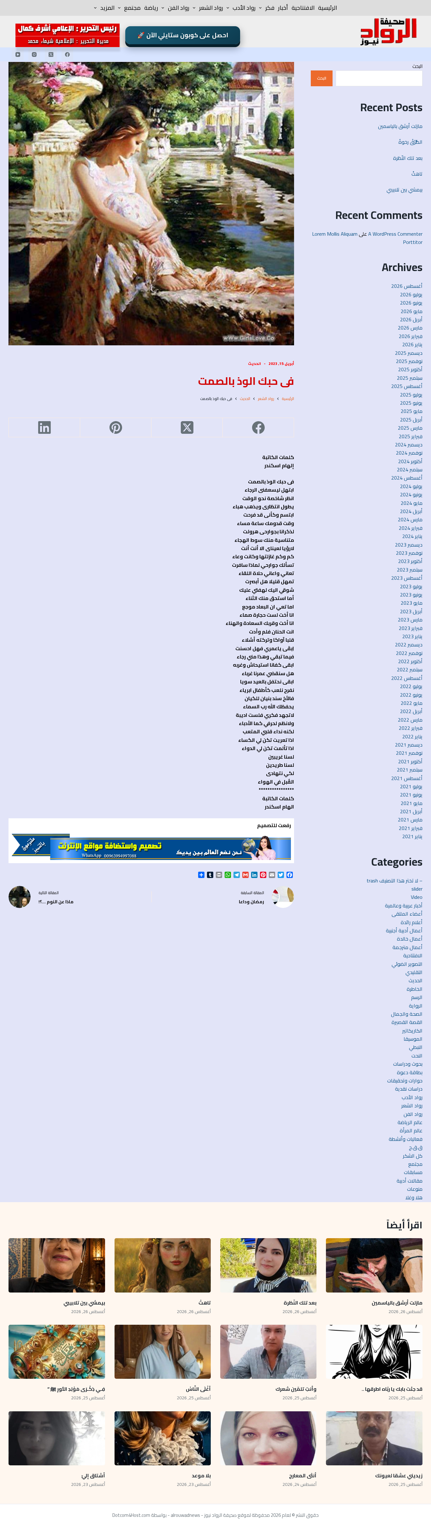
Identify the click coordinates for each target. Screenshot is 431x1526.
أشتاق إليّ (93, 1475)
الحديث (254, 363)
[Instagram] (34, 54)
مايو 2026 (411, 311)
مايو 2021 (411, 803)
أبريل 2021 (411, 811)
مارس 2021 (410, 819)
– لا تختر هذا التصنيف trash (394, 880)
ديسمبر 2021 (408, 744)
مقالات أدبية (409, 1180)
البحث (417, 66)
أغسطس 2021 (406, 778)
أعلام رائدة (411, 922)
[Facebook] (68, 54)
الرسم (416, 997)
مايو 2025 (411, 411)
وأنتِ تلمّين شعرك (295, 1389)
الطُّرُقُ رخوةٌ (410, 142)
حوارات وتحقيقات (404, 1080)
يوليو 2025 (411, 394)
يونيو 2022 (411, 694)
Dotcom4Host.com (131, 1515)
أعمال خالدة (409, 938)
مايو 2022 (411, 703)
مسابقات (413, 1172)
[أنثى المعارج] (268, 1438)
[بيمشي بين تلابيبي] (57, 1265)
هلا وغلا (413, 1197)
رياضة (151, 8)
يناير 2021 (412, 836)
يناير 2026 (412, 344)
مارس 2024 (410, 519)
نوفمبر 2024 (409, 452)
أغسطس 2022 (406, 678)
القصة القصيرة (407, 1022)
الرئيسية (327, 8)
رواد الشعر (211, 8)
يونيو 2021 (411, 794)
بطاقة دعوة (409, 1072)
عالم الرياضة (410, 1122)
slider (416, 888)
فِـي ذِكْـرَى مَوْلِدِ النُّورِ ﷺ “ (76, 1389)
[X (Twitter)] (51, 54)
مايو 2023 (411, 603)
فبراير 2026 (410, 336)
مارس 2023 (410, 619)
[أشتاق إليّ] (57, 1438)
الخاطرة (414, 989)
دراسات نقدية (408, 1088)
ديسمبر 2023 (408, 544)
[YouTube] (18, 54)
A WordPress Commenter (395, 234)
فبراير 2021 (410, 828)
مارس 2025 (410, 428)
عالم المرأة (411, 1130)
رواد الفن (178, 8)
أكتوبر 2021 (410, 761)
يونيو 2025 (411, 403)
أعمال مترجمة (407, 947)
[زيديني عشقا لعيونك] (374, 1438)
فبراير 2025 (410, 436)
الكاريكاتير (412, 1030)
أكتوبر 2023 (410, 561)
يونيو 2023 (411, 594)
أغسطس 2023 (406, 578)
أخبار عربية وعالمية (403, 905)
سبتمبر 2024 (409, 469)
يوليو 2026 (411, 294)
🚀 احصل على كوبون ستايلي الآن (182, 35)
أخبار (283, 8)
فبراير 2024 (410, 528)
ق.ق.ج (415, 1147)
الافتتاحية (303, 8)
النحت (416, 1055)
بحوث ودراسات (407, 1064)
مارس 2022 (410, 719)
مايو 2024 (411, 503)
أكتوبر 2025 (410, 369)
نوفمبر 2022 (409, 653)
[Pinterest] (115, 427)
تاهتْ (416, 174)
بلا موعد (201, 1475)
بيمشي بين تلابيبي (404, 189)
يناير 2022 (412, 736)
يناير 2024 (412, 536)
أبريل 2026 (411, 319)
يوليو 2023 (411, 586)
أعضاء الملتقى (407, 913)
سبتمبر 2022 (409, 669)
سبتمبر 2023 (409, 569)
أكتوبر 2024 (410, 461)
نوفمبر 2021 (409, 753)
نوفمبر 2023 (409, 553)
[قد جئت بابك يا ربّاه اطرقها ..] (374, 1352)
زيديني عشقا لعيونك (398, 1475)
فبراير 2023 (410, 628)
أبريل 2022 (411, 711)
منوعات (414, 1189)
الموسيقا (413, 1039)
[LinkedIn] (44, 427)
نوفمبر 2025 (409, 361)
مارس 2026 (410, 327)
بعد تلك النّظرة (407, 158)
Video (416, 897)
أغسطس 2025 (406, 386)
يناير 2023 (412, 636)
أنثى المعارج (302, 1475)
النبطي (415, 1047)
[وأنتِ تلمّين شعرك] (268, 1352)
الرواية (415, 1005)
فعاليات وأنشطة (405, 1139)
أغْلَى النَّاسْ (198, 1389)
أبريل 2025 (411, 419)
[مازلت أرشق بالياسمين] (374, 1265)
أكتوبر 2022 (410, 661)
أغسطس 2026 (406, 286)
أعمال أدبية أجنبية (404, 930)
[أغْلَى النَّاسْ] (163, 1352)
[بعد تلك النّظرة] (268, 1265)
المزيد (107, 8)
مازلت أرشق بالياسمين (399, 126)
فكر (270, 8)
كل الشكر (412, 1155)
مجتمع (132, 8)
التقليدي (413, 972)
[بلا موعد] (163, 1438)
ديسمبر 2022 (408, 644)
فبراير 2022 (410, 728)
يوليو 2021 (411, 786)
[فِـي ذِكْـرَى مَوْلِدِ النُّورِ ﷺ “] (57, 1352)
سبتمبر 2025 (409, 378)
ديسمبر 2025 (408, 353)
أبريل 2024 (411, 511)
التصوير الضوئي (407, 964)
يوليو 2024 (411, 486)
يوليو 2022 (411, 686)
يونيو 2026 (411, 302)
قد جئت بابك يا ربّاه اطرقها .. (392, 1389)
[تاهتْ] (163, 1265)
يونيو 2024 (411, 494)
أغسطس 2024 (406, 477)
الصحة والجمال (406, 1014)
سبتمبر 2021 (409, 769)
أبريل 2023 (411, 611)
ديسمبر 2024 (408, 444)
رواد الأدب (244, 8)
